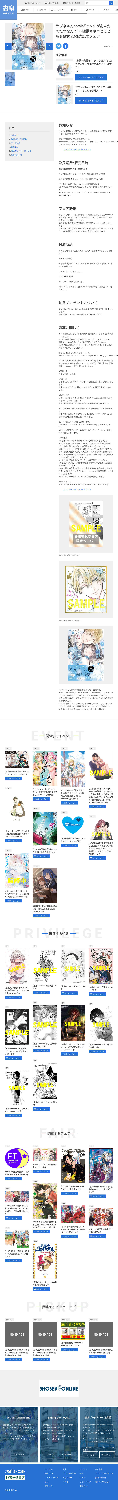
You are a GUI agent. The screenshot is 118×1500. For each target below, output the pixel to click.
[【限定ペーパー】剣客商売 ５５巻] (45, 969)
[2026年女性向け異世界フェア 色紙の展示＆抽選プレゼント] (17, 1162)
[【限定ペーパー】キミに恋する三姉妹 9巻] (101, 1028)
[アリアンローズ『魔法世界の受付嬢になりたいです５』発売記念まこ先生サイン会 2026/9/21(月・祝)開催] (73, 776)
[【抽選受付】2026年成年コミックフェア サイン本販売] (73, 829)
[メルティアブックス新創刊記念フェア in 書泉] (45, 1159)
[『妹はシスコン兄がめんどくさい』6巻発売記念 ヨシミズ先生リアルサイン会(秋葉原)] (45, 774)
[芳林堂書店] (15, 1477)
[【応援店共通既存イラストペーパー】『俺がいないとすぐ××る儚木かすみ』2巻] (17, 972)
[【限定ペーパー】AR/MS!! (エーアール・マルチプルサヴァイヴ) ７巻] (17, 1033)
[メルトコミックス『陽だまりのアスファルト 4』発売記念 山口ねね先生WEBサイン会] (17, 875)
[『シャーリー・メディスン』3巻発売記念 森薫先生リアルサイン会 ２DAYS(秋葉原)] (17, 814)
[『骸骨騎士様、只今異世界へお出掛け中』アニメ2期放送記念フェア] (101, 1171)
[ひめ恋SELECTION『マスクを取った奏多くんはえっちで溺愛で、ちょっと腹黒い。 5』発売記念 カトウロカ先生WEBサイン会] (101, 837)
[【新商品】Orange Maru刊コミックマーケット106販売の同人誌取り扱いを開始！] (17, 1339)
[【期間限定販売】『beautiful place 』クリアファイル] (73, 1334)
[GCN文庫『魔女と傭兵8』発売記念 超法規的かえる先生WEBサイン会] (45, 891)
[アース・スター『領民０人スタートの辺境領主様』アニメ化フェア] (17, 1244)
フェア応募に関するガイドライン (77, 149)
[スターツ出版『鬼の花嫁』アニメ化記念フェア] (101, 1221)
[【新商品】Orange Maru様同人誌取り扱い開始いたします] (101, 1338)
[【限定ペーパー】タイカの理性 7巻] (45, 1085)
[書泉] (15, 1470)
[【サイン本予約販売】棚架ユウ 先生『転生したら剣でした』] (45, 832)
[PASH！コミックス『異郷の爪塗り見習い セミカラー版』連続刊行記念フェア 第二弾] (45, 1206)
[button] (8, 46)
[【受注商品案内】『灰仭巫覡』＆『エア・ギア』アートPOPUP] (17, 763)
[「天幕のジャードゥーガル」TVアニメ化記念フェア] (45, 1265)
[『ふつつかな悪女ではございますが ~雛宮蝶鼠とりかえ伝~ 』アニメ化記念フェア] (73, 1220)
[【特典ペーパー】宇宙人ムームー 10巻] (101, 970)
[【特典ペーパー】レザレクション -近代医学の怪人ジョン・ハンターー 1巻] (73, 1029)
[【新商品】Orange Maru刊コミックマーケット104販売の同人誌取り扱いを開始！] (45, 1339)
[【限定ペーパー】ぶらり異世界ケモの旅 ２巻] (45, 1026)
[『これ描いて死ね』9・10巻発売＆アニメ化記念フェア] (73, 1170)
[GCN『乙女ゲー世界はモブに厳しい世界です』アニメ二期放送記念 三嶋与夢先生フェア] (17, 1203)
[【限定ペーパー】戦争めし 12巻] (73, 970)
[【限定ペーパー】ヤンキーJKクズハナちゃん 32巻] (17, 1092)
